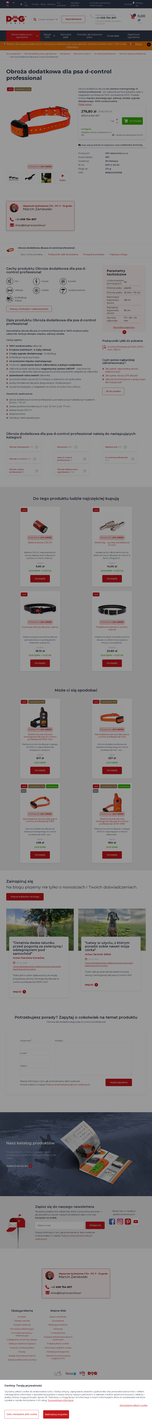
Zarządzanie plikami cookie (134, 1405)
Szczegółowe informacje (60, 1400)
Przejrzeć (76, 99)
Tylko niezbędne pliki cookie (21, 1414)
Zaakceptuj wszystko (56, 1414)
